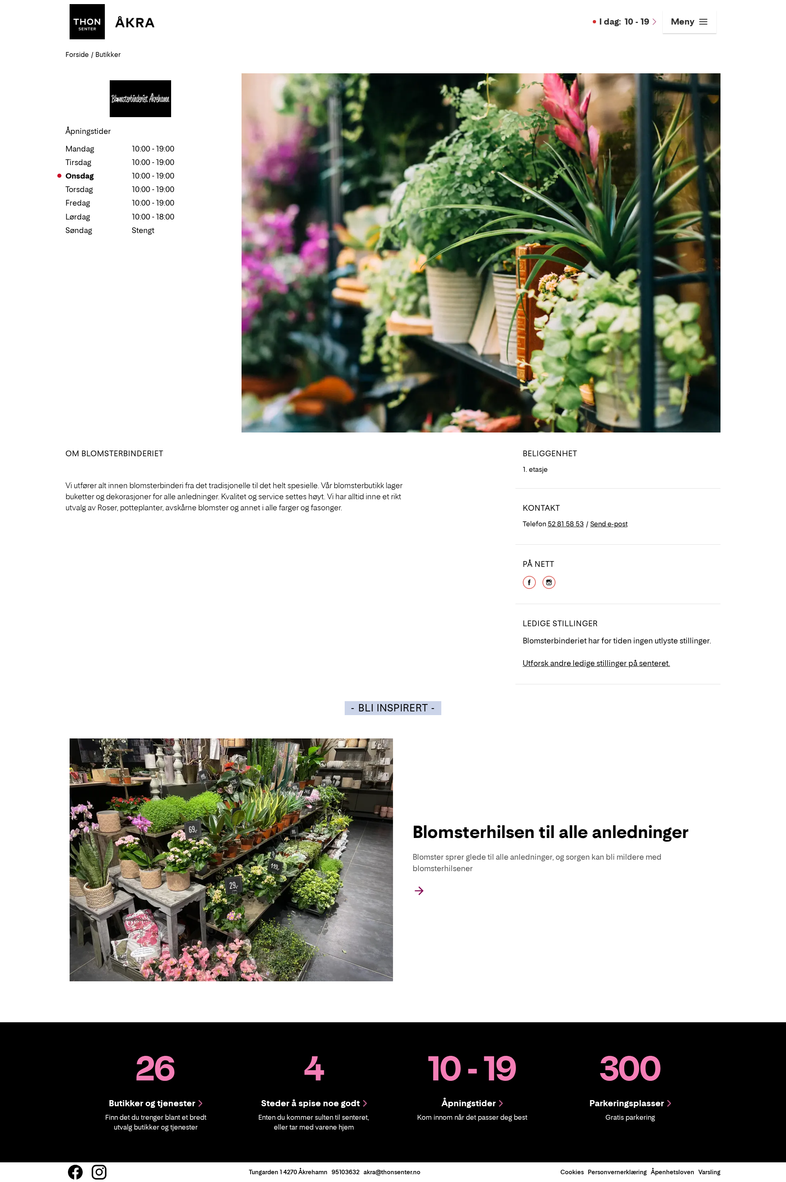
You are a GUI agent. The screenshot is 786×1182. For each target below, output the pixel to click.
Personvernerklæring (617, 1171)
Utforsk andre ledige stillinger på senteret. (596, 663)
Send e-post (609, 524)
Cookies (572, 1171)
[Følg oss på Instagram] (99, 1172)
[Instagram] (549, 581)
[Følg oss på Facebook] (75, 1172)
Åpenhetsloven (672, 1171)
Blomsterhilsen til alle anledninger (551, 832)
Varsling (709, 1171)
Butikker (108, 54)
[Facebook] (529, 581)
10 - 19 (624, 22)
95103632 (345, 1171)
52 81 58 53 (566, 524)
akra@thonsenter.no (392, 1171)
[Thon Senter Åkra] (112, 21)
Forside (77, 54)
